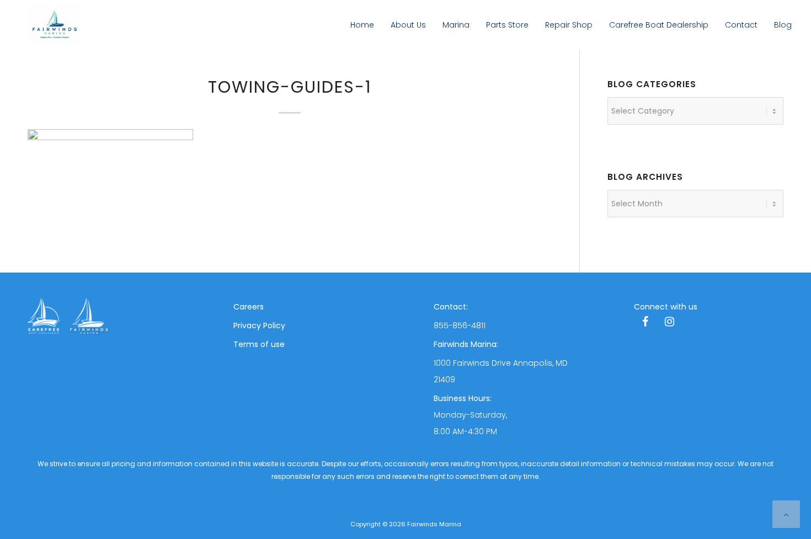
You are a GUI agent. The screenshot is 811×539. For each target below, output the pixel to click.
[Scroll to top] (786, 514)
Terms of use (259, 344)
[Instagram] (669, 322)
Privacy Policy (259, 325)
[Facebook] (645, 322)
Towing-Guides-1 (290, 87)
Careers (248, 306)
